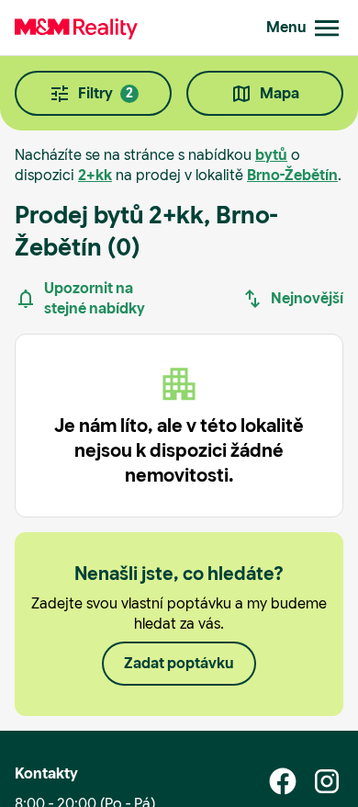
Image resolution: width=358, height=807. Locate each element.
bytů (271, 155)
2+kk (95, 175)
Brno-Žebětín (292, 175)
